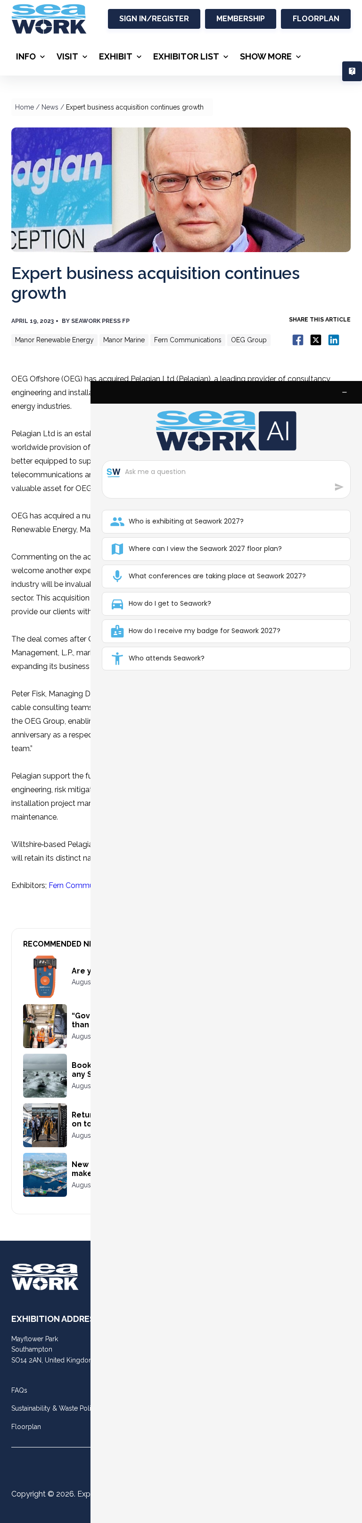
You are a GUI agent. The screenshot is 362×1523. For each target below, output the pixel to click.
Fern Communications (87, 885)
